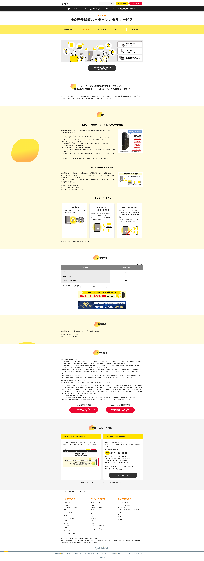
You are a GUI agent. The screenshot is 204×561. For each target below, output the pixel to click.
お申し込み (66, 505)
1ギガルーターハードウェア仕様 (69, 336)
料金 (65, 509)
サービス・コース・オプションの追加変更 (128, 509)
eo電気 (65, 528)
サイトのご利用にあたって (104, 553)
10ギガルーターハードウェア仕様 (69, 334)
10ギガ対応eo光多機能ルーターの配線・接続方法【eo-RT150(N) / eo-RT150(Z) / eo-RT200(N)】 (86, 382)
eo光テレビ (66, 525)
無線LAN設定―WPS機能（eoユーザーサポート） (73, 189)
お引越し (120, 517)
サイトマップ (146, 553)
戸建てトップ (67, 503)
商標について (139, 553)
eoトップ (63, 492)
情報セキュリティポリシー (67, 553)
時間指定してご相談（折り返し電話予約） (115, 462)
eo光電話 (66, 523)
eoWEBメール (121, 519)
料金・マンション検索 (96, 507)
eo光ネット (66, 520)
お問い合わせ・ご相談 (69, 533)
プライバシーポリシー (79, 553)
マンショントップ (95, 503)
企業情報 (114, 553)
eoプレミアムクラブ (123, 507)
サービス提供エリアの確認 (70, 507)
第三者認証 (57, 553)
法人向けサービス (121, 553)
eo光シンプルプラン (69, 518)
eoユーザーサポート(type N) (125, 505)
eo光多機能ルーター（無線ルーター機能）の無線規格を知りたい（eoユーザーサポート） (83, 158)
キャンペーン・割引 (69, 512)
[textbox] (107, 3)
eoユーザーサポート (101, 482)
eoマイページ (121, 514)
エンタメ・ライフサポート (70, 530)
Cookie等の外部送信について (91, 553)
